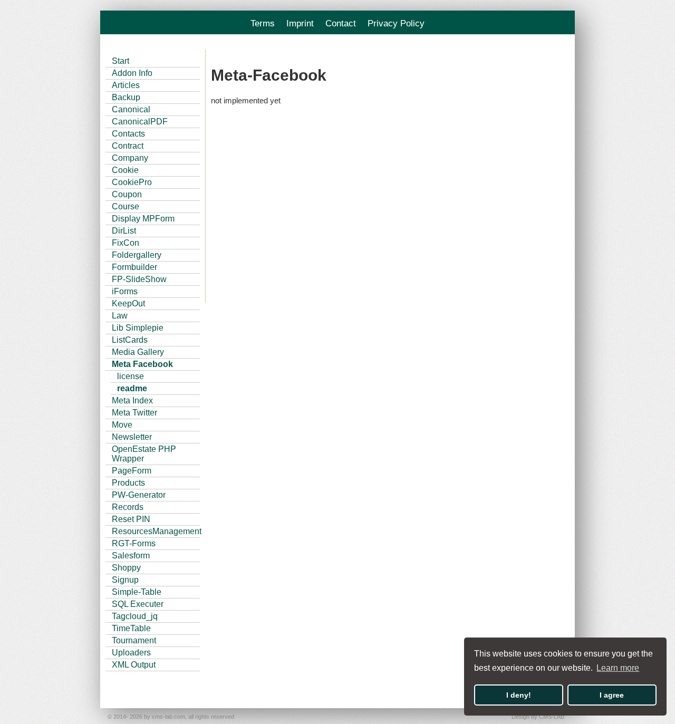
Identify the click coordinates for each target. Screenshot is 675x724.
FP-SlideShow (139, 279)
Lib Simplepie (137, 327)
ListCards (130, 339)
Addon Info (132, 73)
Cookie (125, 170)
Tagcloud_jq (135, 616)
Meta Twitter (134, 412)
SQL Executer (137, 604)
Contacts (128, 133)
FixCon (125, 242)
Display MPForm (143, 218)
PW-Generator (139, 494)
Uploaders (131, 652)
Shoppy (126, 567)
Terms (262, 23)
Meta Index (132, 400)
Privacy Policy (396, 23)
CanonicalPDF (140, 121)
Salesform (131, 555)
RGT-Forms (134, 543)
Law (120, 315)
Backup (126, 97)
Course (125, 206)
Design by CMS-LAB (538, 716)
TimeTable (131, 628)
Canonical (131, 109)
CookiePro (132, 182)
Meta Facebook (142, 364)
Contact (340, 23)
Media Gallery (138, 351)
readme (132, 388)
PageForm (131, 470)
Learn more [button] (617, 667)
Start (120, 60)
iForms (125, 291)
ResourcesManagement (156, 531)
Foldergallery (136, 254)
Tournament (134, 640)
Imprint (300, 23)
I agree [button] (612, 695)
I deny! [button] (518, 695)
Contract (127, 145)
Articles (126, 85)
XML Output (134, 664)
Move (122, 424)
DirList (124, 230)
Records (127, 507)
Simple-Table (136, 591)
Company (130, 157)
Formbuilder (134, 267)
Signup (125, 579)
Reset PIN (131, 519)
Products (128, 482)
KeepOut (128, 303)
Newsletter (132, 436)
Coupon (127, 194)
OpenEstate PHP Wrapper (144, 454)
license (130, 376)
